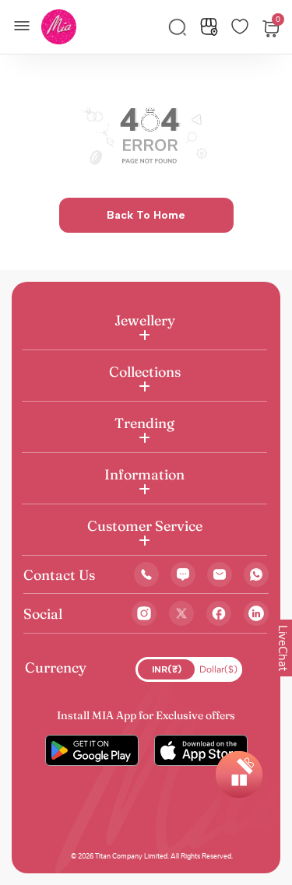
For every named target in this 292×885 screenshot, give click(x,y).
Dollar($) (218, 669)
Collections (145, 372)
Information (144, 474)
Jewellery (144, 320)
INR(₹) (166, 669)
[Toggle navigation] (26, 24)
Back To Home (146, 215)
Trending (144, 423)
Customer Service (144, 526)
